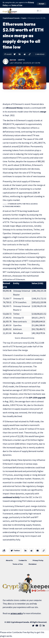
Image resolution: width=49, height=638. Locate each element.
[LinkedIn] (43, 625)
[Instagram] (40, 625)
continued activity (11, 497)
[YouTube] (37, 625)
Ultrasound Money (14, 107)
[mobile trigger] (44, 11)
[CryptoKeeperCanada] (10, 11)
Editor (13, 60)
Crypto (21, 60)
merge (43, 111)
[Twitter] (33, 625)
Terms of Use (16, 5)
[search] (26, 10)
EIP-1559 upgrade (37, 397)
